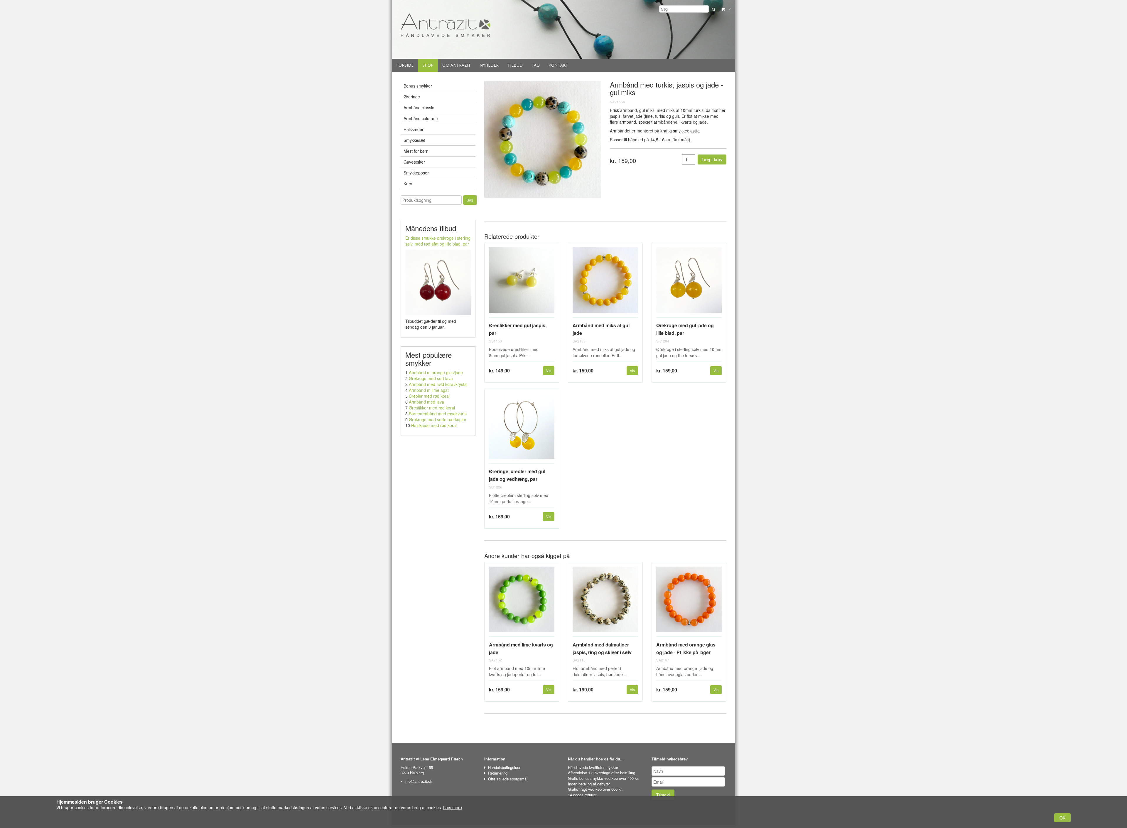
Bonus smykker (418, 86)
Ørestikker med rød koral (432, 408)
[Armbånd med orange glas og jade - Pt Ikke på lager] (689, 602)
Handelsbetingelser (504, 767)
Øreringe (412, 97)
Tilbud (515, 65)
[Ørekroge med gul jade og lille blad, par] (689, 282)
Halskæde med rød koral (434, 425)
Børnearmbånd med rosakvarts (438, 413)
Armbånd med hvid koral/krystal (438, 384)
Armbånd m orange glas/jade (436, 372)
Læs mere (452, 807)
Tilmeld (663, 795)
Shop (427, 65)
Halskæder (414, 129)
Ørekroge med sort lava (431, 378)
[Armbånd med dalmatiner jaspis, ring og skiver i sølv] (605, 602)
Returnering (497, 773)
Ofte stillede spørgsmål (507, 779)
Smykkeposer (416, 173)
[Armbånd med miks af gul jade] (605, 282)
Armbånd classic (419, 107)
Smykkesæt (414, 140)
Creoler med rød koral (429, 396)
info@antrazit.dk (418, 781)
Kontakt (558, 65)
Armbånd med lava (426, 402)
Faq (536, 65)
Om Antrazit (456, 65)
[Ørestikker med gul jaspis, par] (521, 282)
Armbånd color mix (421, 118)
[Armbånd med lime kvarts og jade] (521, 602)
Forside (405, 65)
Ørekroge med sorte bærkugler (437, 419)
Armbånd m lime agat (429, 390)
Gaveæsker (414, 162)
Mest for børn (416, 151)
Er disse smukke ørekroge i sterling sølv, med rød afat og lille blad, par (437, 241)
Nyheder (489, 65)
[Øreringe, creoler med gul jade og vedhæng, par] (521, 428)
